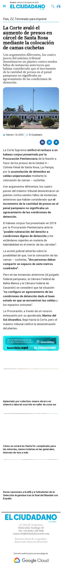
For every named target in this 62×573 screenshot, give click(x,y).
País (6, 19)
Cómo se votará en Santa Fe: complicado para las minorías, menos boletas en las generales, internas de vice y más (29, 449)
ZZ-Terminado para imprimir (28, 19)
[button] (4, 5)
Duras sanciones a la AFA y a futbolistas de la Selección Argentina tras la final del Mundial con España (30, 495)
